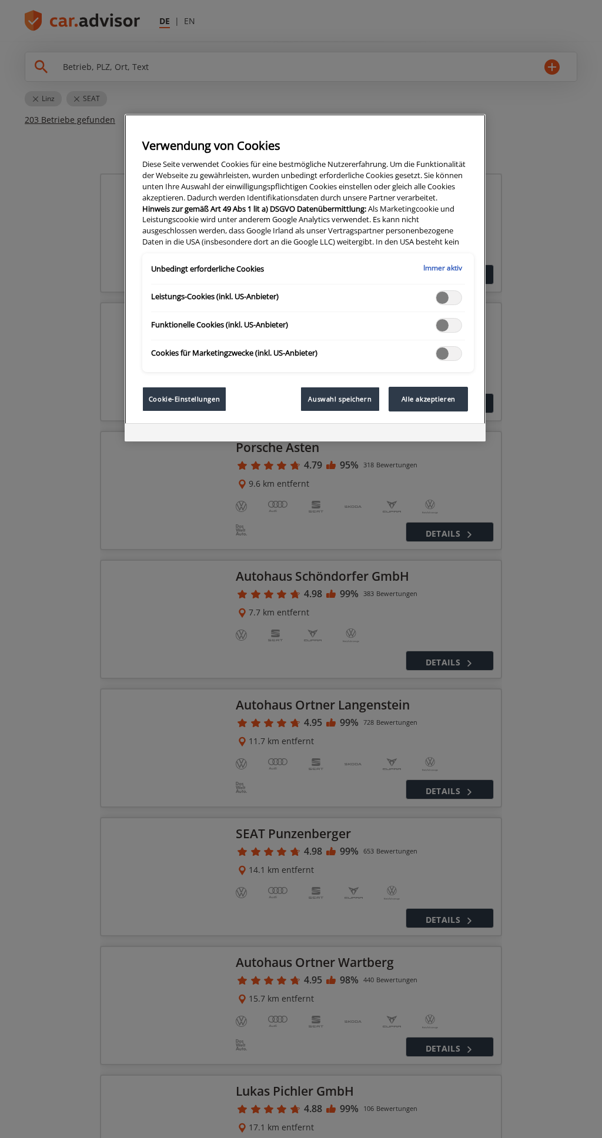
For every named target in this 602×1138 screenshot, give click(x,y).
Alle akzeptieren (429, 398)
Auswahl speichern (340, 398)
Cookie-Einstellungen (184, 398)
